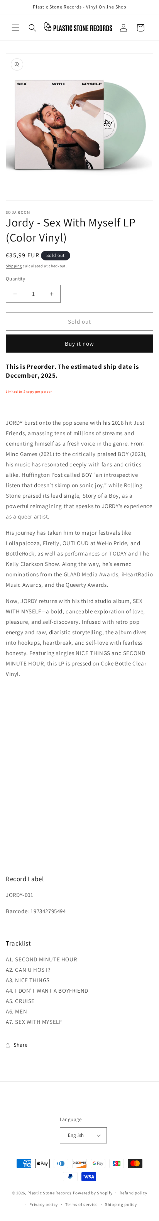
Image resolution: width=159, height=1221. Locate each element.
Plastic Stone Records (49, 1192)
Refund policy (133, 1193)
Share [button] (21, 1044)
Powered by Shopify (93, 1192)
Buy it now (79, 343)
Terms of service (81, 1204)
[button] (15, 27)
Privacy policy (43, 1204)
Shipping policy (121, 1204)
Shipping (14, 266)
